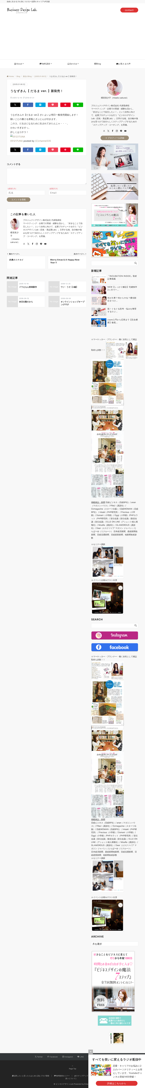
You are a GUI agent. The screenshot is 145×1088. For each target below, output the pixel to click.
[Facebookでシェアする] (28, 105)
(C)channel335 (43, 140)
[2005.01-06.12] (19, 84)
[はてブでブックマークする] (40, 105)
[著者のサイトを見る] (24, 244)
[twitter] (108, 131)
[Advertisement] (72, 38)
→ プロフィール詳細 (114, 138)
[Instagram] (117, 131)
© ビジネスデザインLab (63, 1084)
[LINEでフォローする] (41, 244)
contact (129, 10)
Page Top (72, 1069)
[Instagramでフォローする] (37, 244)
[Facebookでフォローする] (33, 244)
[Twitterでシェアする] (15, 105)
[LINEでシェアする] (78, 105)
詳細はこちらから (116, 1083)
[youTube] (125, 131)
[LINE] (121, 131)
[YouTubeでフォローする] (45, 244)
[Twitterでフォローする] (28, 244)
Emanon (87, 1084)
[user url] (104, 131)
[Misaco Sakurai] (105, 1038)
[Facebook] (113, 131)
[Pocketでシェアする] (53, 105)
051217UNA (16, 140)
